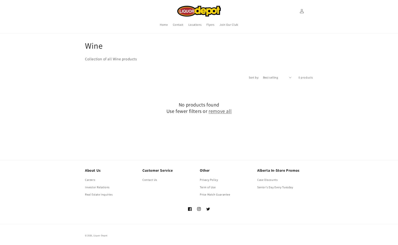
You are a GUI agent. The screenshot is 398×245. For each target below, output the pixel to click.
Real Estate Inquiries (99, 194)
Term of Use (208, 187)
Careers (90, 180)
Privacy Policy (209, 180)
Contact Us (149, 180)
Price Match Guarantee (215, 194)
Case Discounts (267, 180)
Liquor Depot (100, 235)
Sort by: (254, 77)
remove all (220, 111)
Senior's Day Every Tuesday (275, 187)
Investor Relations (97, 187)
